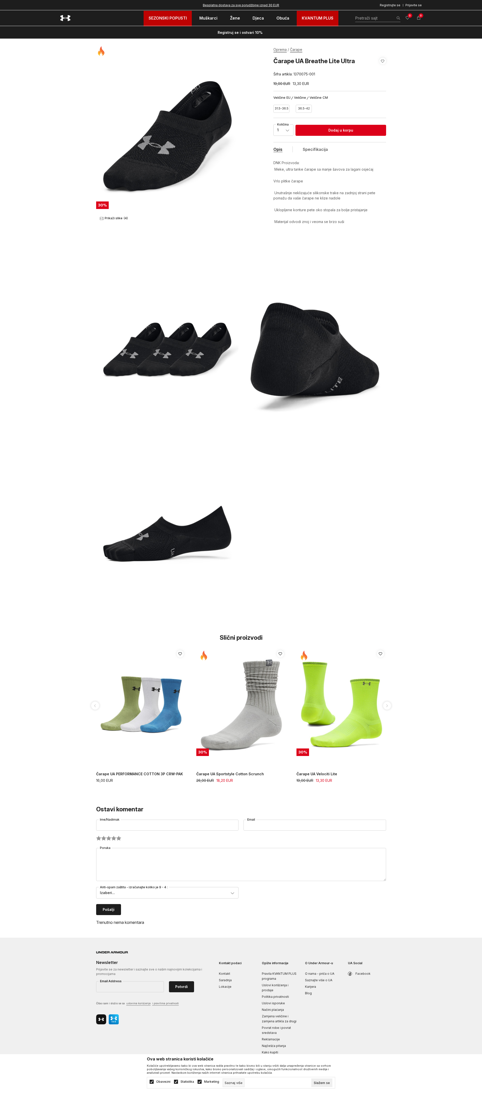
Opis (277, 149)
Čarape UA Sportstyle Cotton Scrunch (230, 774)
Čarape (296, 49)
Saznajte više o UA (318, 980)
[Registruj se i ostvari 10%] (264, 32)
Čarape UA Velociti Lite (316, 774)
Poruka (105, 848)
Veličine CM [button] (319, 97)
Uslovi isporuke (273, 1003)
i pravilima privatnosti (165, 1003)
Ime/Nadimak (109, 819)
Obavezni (163, 1081)
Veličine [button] (300, 97)
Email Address (111, 981)
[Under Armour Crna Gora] (65, 18)
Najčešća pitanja (274, 1046)
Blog (308, 993)
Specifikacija (315, 149)
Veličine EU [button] (281, 97)
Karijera (310, 987)
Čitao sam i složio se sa (137, 1003)
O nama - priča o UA (319, 973)
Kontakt (224, 973)
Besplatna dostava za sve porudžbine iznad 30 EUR (241, 5)
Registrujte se (390, 5)
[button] (382, 68)
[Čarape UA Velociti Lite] (341, 704)
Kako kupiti (270, 1052)
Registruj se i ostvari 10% (240, 32)
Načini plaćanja (273, 1010)
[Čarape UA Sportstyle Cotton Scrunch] (241, 704)
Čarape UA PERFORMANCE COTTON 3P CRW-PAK (139, 774)
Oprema (280, 49)
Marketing (211, 1081)
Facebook (363, 973)
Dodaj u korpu (340, 130)
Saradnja (225, 980)
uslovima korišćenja (138, 1003)
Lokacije (225, 987)
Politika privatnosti (275, 997)
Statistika (187, 1081)
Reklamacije (271, 1039)
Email (251, 819)
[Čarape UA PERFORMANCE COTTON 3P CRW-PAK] (141, 704)
